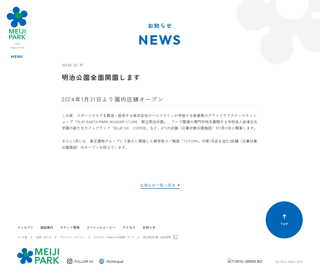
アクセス (129, 227)
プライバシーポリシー (72, 237)
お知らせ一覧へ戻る (158, 185)
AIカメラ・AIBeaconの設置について (114, 237)
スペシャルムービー (101, 227)
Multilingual (114, 261)
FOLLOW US (83, 261)
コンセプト (25, 227)
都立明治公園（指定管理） (158, 237)
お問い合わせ (43, 237)
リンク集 (22, 237)
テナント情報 (70, 227)
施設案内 (46, 227)
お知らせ (149, 227)
